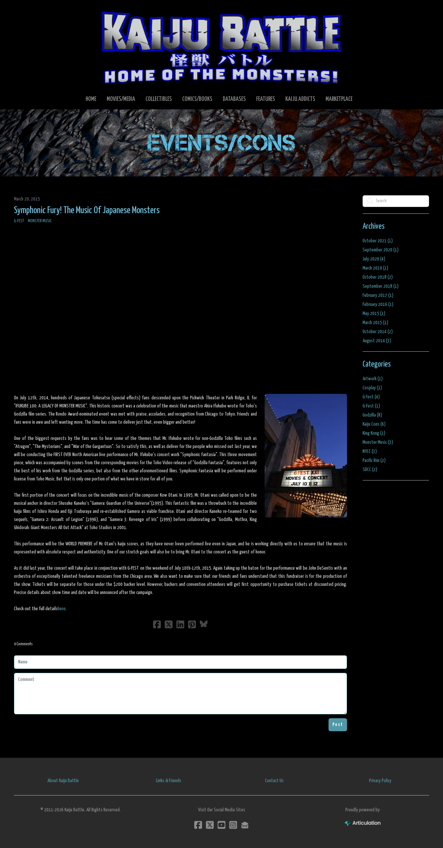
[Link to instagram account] (233, 824)
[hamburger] (27, 10)
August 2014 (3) (377, 340)
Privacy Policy (380, 780)
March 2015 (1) (375, 322)
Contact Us (274, 780)
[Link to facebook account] (198, 824)
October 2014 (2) (378, 331)
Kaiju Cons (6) (374, 424)
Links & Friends (168, 780)
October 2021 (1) (378, 240)
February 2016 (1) (378, 304)
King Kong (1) (374, 433)
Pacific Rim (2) (374, 460)
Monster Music (40, 221)
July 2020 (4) (374, 259)
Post (337, 724)
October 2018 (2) (378, 277)
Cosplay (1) (372, 387)
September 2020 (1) (381, 250)
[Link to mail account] (245, 824)
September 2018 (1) (381, 286)
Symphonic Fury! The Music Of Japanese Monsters (87, 210)
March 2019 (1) (375, 268)
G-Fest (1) (371, 406)
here (62, 608)
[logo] (221, 47)
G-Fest (19, 221)
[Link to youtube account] (221, 824)
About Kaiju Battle (63, 780)
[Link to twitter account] (210, 824)
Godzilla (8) (372, 415)
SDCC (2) (370, 469)
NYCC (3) (370, 451)
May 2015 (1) (374, 313)
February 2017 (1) (378, 295)
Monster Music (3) (378, 442)
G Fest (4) (371, 396)
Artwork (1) (373, 378)
